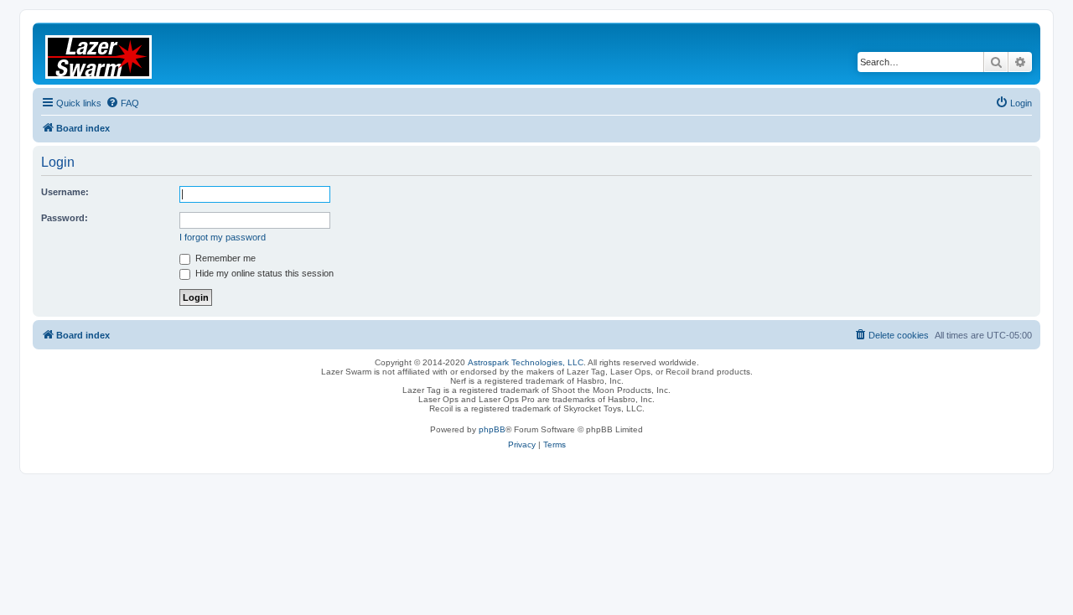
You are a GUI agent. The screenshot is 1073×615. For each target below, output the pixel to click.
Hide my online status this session (263, 273)
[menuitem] (122, 103)
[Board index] (109, 53)
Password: (64, 218)
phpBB (492, 429)
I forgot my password (222, 237)
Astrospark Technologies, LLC (525, 362)
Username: (65, 192)
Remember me (224, 258)
